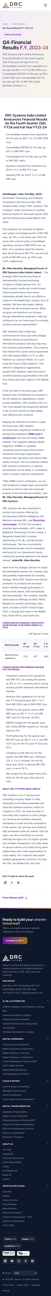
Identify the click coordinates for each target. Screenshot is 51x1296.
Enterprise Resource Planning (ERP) (19, 1120)
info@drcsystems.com (32, 992)
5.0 (11, 1246)
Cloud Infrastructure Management (18, 1099)
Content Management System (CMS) (20, 1061)
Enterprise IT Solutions (13, 1137)
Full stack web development (16, 1044)
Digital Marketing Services (15, 1070)
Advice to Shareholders (13, 1221)
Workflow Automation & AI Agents (18, 1032)
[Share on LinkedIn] (5, 882)
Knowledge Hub (10, 1170)
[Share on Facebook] (18, 882)
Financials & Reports (12, 1212)
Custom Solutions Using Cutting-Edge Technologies (20, 1025)
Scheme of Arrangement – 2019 (17, 1217)
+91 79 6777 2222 (11, 992)
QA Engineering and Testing (15, 1074)
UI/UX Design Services (13, 1065)
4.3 (27, 1239)
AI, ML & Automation (14, 1001)
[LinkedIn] (5, 1261)
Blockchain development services (18, 1128)
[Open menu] (45, 5)
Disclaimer (35, 1285)
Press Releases (18, 24)
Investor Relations (14, 1186)
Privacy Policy (8, 1285)
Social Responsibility (12, 1162)
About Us (8, 1144)
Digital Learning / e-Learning (16, 1053)
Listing (6, 1166)
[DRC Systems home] (12, 5)
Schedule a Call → (15, 940)
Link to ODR (8, 1225)
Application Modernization (15, 1112)
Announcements (10, 1200)
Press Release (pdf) (13, 897)
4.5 (9, 1239)
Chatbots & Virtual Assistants (16, 1019)
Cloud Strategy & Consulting (16, 1086)
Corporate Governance (13, 1158)
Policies (6, 1196)
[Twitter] (25, 1261)
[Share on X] (11, 882)
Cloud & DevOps (11, 1081)
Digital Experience (13, 1039)
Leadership (8, 1154)
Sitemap (6, 1290)
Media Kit (7, 1175)
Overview (7, 1191)
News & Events (9, 1208)
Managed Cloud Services (14, 1091)
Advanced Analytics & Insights (17, 1015)
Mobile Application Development (18, 1049)
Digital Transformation (16, 1106)
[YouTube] (12, 1261)
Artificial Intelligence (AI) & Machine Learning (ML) (23, 1008)
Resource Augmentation (14, 1133)
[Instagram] (19, 1261)
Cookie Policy (23, 1285)
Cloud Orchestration (12, 1095)
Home (5, 24)
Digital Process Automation (15, 1116)
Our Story (7, 1149)
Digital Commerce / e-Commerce (18, 1057)
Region (8, 1273)
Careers (6, 1179)
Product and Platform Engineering (18, 1124)
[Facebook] (32, 1261)
